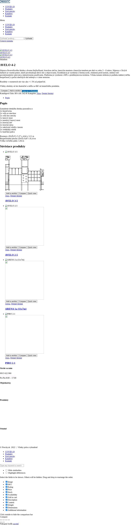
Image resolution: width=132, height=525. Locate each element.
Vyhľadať (28, 38)
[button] (66, 20)
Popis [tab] (7, 98)
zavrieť (16, 524)
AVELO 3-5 (11, 200)
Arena (7, 304)
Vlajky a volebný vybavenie (11, 423)
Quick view (32, 193)
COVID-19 (10, 7)
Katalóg (3, 436)
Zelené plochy (6, 412)
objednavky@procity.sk (9, 388)
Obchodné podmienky (9, 390)
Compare (4, 91)
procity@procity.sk (7, 375)
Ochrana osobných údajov (10, 441)
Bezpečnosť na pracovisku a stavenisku (16, 421)
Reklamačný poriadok (9, 393)
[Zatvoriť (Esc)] (9, 519)
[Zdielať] (6, 519)
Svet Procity (5, 434)
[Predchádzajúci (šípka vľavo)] (1, 522)
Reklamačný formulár (9, 395)
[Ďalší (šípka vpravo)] (4, 522)
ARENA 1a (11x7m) (15, 308)
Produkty (9, 9)
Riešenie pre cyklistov (9, 410)
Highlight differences (16, 473)
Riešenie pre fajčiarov (9, 416)
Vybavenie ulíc (6, 405)
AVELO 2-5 (11, 255)
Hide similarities (14, 470)
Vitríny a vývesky (7, 414)
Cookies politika (6, 443)
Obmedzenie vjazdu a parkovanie (13, 419)
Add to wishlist (15, 91)
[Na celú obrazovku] (4, 519)
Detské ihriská (47, 93)
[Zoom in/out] (1, 519)
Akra (39, 93)
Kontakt (8, 16)
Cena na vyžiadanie (30, 91)
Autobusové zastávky (9, 407)
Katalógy (9, 13)
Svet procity (10, 11)
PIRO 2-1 (10, 363)
